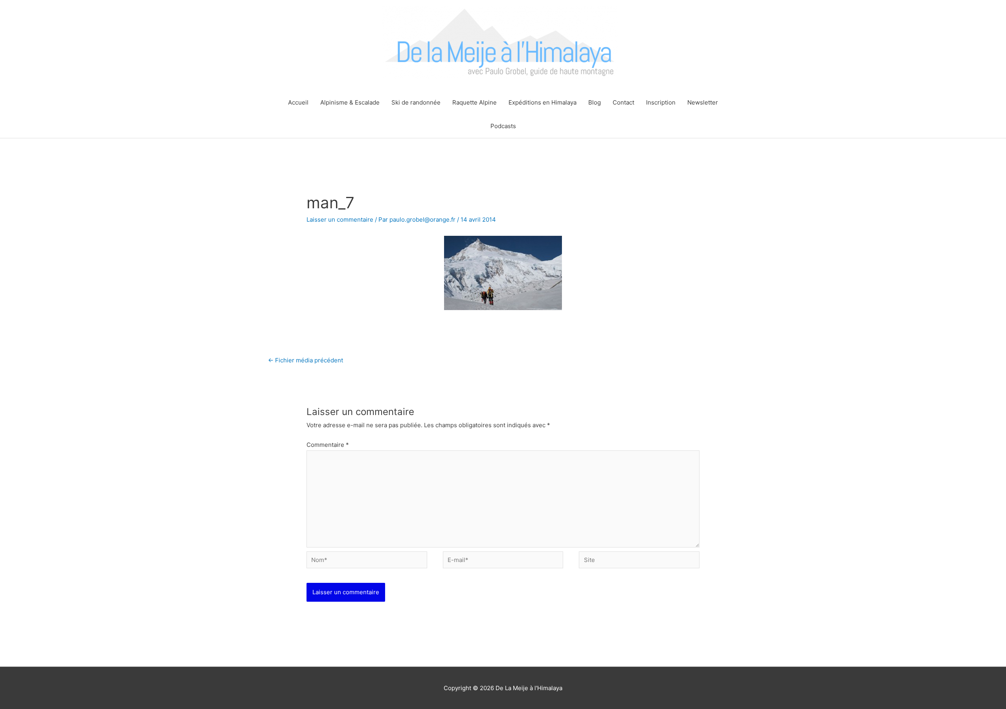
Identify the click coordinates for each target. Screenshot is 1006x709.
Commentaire (328, 444)
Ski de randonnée (416, 102)
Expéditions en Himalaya (542, 102)
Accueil (298, 102)
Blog (594, 102)
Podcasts (503, 126)
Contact (623, 102)
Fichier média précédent (305, 360)
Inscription (661, 102)
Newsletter (702, 102)
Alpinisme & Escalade (350, 102)
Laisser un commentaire (340, 219)
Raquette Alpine (474, 102)
